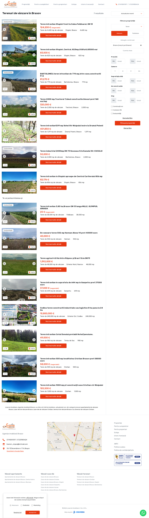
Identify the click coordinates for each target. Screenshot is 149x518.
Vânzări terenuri (83, 474)
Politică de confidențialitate (124, 450)
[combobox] (127, 26)
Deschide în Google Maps (15, 451)
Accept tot (32, 512)
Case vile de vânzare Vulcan (49, 487)
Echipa (74, 4)
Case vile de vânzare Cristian (50, 479)
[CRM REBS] (79, 512)
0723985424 (134, 4)
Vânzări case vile (47, 474)
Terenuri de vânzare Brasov (85, 477)
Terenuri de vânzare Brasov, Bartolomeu (89, 485)
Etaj (112, 96)
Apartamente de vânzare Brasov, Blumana (18, 482)
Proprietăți (26, 4)
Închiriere (136, 33)
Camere (114, 66)
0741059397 (122, 4)
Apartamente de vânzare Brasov (15, 477)
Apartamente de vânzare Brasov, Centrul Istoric (20, 479)
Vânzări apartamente (13, 474)
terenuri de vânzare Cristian (84, 409)
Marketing (37, 505)
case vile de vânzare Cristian (43, 409)
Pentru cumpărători (41, 4)
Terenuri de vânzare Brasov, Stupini (88, 482)
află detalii (29, 498)
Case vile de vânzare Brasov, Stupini (52, 482)
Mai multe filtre (127, 118)
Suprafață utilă (117, 76)
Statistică (26, 505)
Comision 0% (117, 110)
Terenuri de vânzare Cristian (86, 479)
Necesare (15, 505)
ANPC (116, 444)
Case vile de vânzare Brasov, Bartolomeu (54, 490)
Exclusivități (117, 113)
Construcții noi (118, 106)
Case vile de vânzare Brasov (50, 477)
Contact (101, 4)
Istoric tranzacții (87, 4)
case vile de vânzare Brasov (23, 409)
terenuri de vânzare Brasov (62, 409)
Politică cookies (119, 447)
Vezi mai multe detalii (53, 35)
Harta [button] (33, 38)
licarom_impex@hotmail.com (17, 444)
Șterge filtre (128, 128)
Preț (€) (114, 57)
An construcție (117, 86)
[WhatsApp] (143, 513)
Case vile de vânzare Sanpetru (50, 485)
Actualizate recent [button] (127, 13)
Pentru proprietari (60, 4)
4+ (139, 71)
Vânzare (119, 33)
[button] (4, 29)
